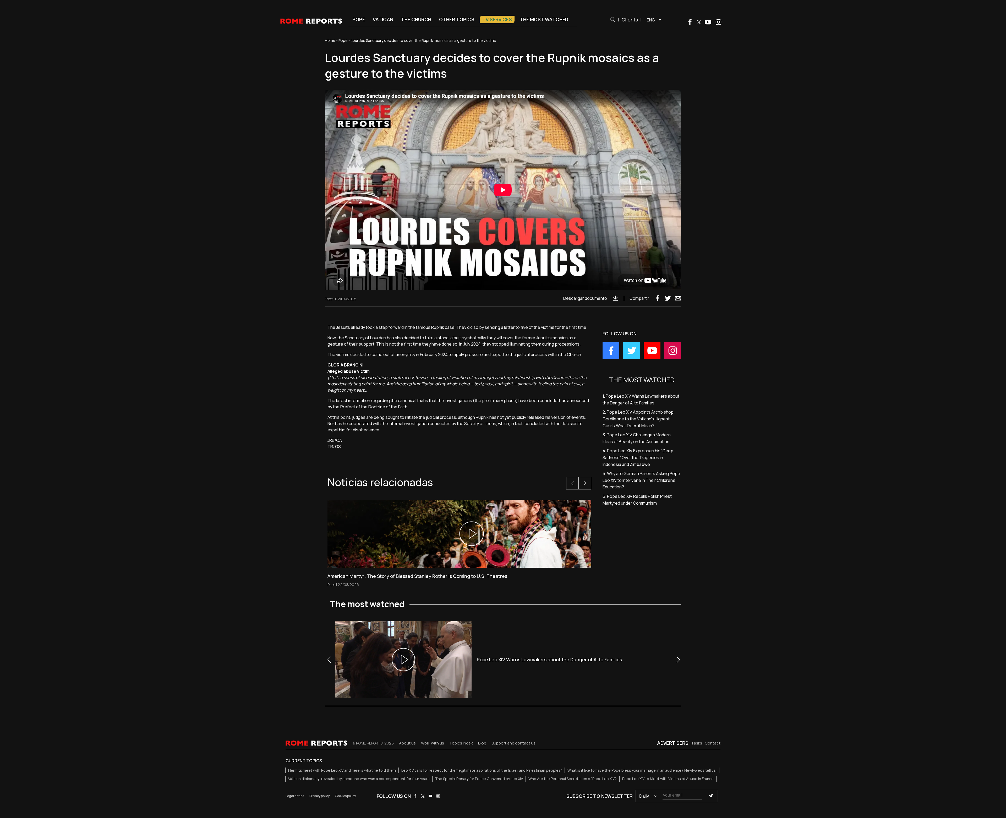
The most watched (544, 19)
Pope (358, 19)
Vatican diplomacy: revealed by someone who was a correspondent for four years (359, 778)
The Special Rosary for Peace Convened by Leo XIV (479, 778)
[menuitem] (652, 19)
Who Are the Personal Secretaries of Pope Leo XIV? (572, 778)
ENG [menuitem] (651, 20)
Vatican (383, 19)
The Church (416, 19)
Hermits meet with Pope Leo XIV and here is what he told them (342, 770)
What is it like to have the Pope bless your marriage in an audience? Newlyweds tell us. (642, 770)
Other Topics (456, 19)
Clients (630, 19)
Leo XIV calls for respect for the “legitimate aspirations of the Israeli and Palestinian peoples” (481, 770)
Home (330, 40)
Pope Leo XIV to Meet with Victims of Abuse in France (668, 778)
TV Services (497, 19)
